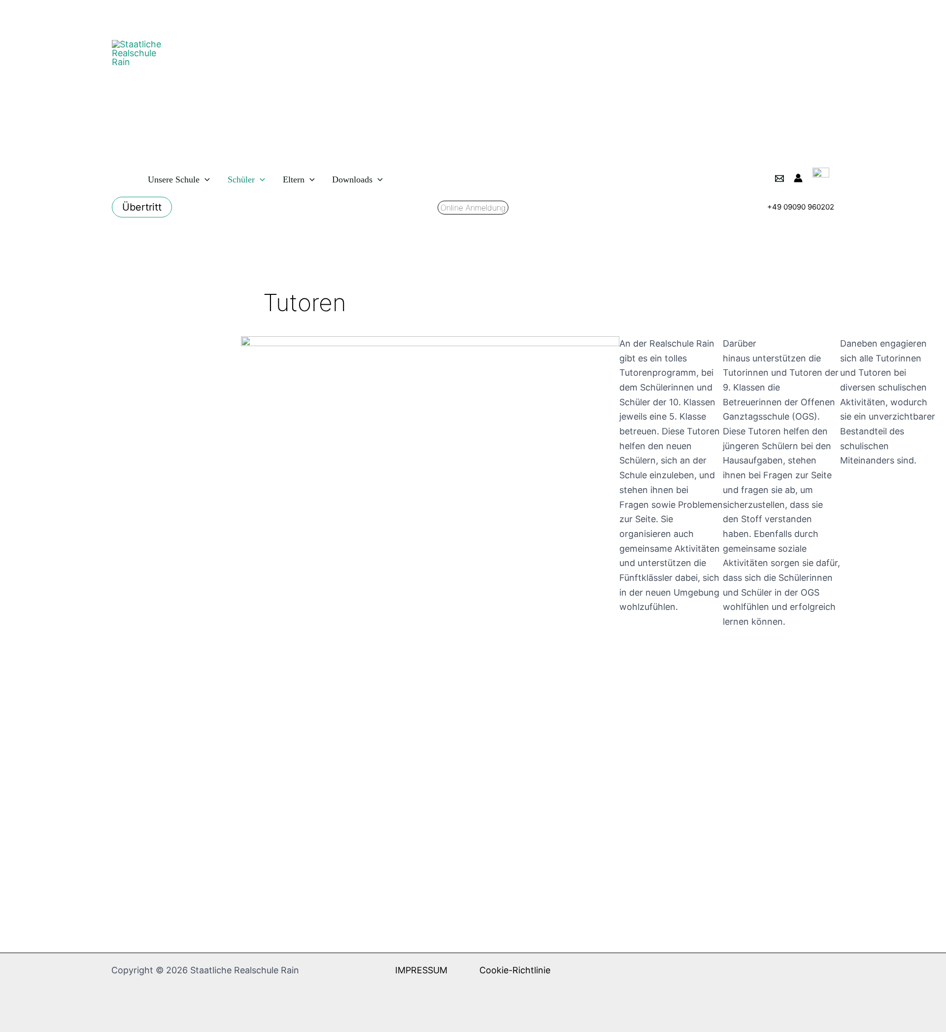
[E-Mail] (779, 178)
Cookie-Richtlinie (514, 970)
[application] (205, 179)
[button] (142, 207)
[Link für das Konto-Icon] (798, 178)
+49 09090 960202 (800, 207)
